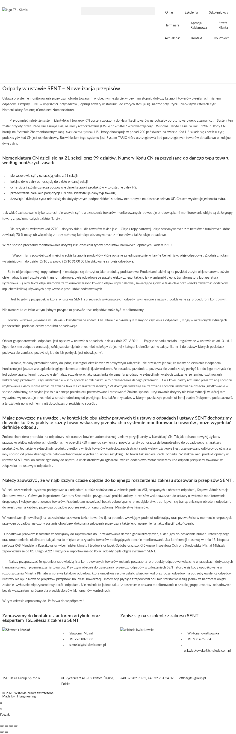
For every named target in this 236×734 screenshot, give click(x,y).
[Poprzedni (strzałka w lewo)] (2, 732)
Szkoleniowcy (218, 12)
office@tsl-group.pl (192, 678)
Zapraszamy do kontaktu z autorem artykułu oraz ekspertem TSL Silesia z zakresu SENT (51, 618)
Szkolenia (191, 12)
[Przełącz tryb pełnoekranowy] (6, 726)
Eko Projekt (220, 38)
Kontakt (196, 38)
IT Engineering (26, 696)
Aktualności (173, 38)
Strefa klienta (223, 25)
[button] (118, 11)
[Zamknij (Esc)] (16, 726)
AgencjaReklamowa (199, 25)
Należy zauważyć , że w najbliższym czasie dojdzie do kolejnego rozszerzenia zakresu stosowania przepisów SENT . (118, 480)
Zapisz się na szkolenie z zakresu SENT (159, 616)
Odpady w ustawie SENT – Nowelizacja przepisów (61, 88)
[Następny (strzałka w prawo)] (6, 732)
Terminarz (172, 25)
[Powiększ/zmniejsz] (2, 726)
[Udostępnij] (11, 726)
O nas (169, 12)
